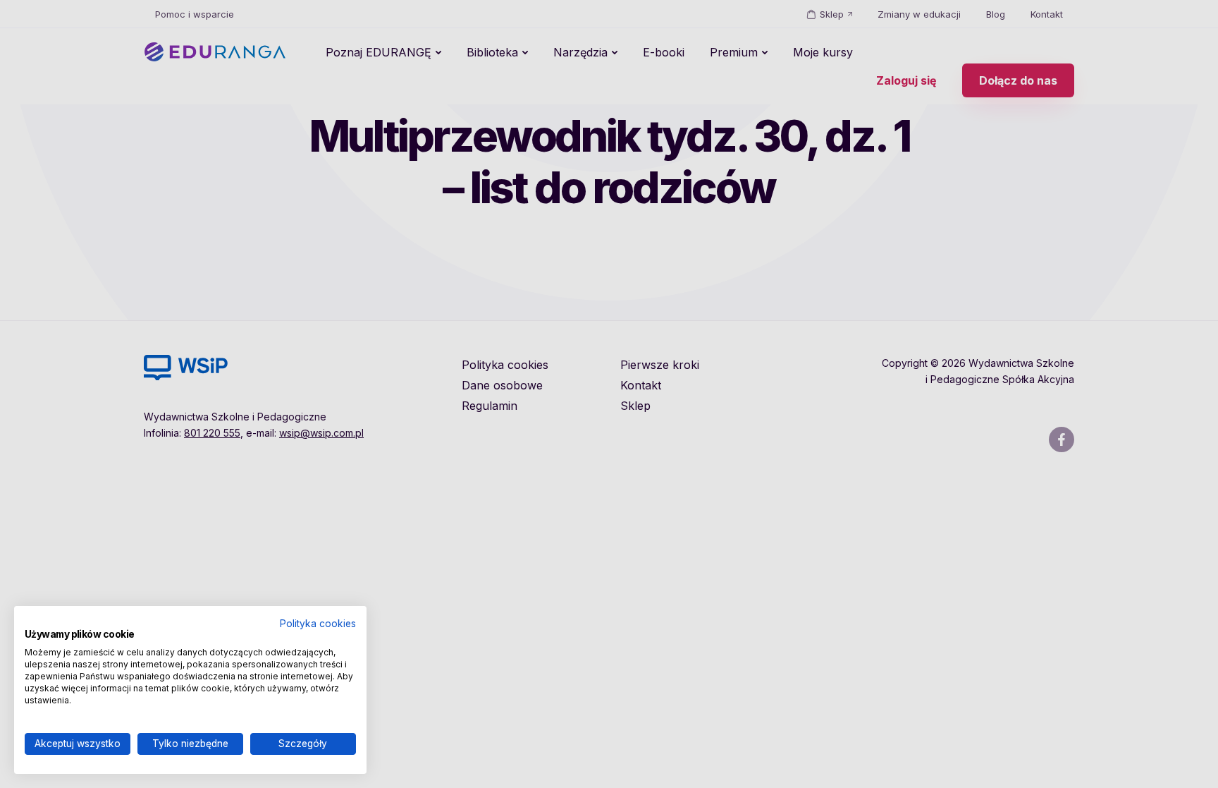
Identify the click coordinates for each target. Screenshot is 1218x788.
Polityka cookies (318, 623)
